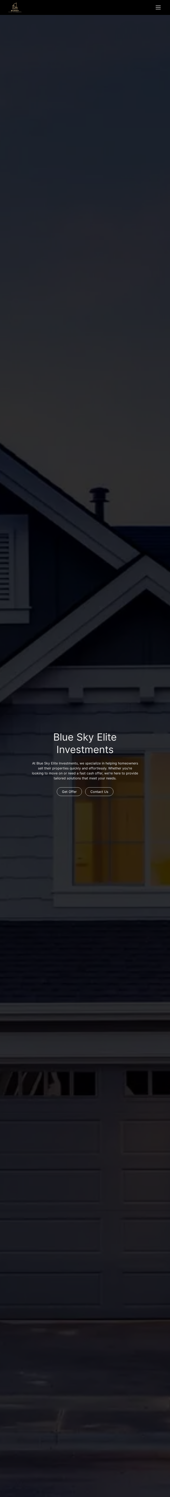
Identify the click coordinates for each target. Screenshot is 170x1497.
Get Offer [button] (69, 792)
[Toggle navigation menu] (158, 7)
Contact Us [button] (99, 792)
